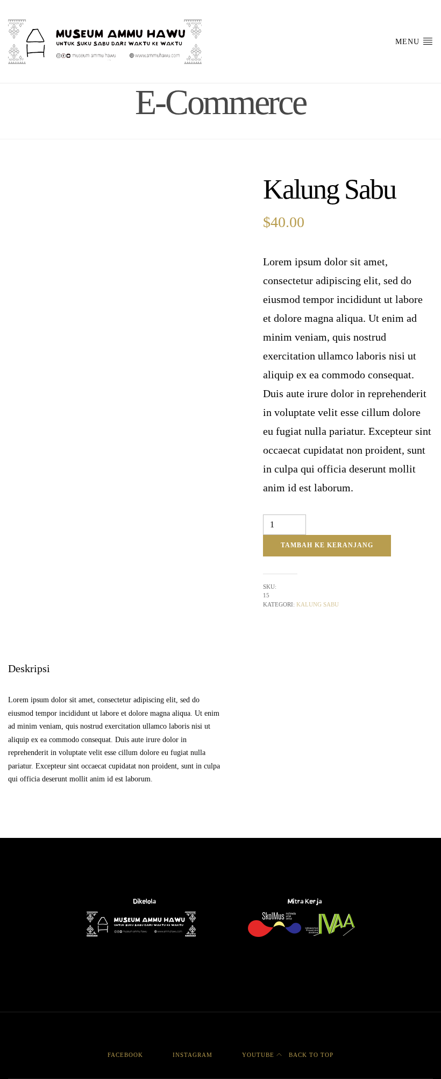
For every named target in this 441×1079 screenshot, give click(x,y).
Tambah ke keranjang (327, 545)
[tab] (29, 668)
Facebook (125, 1055)
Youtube (258, 1055)
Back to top (310, 1055)
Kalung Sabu (317, 604)
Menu (408, 42)
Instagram (192, 1055)
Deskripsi (29, 668)
